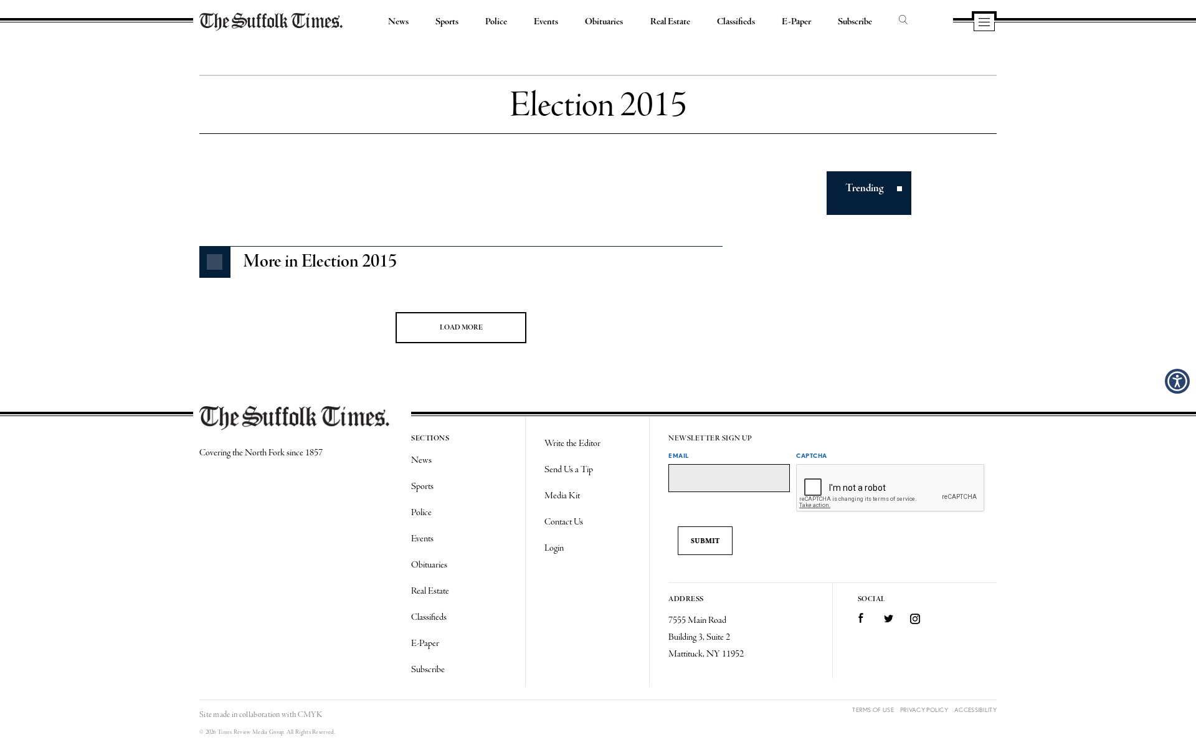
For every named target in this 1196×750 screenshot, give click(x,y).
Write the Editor (572, 443)
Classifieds (736, 22)
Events (546, 22)
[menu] (984, 23)
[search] (903, 20)
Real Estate (670, 22)
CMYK (310, 715)
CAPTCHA (811, 455)
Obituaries (604, 22)
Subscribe (855, 22)
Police (496, 22)
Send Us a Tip (568, 469)
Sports (446, 22)
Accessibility (975, 709)
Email (678, 455)
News (398, 22)
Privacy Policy (924, 709)
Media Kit (562, 496)
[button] (1177, 381)
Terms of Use (873, 709)
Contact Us (563, 522)
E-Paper (796, 22)
